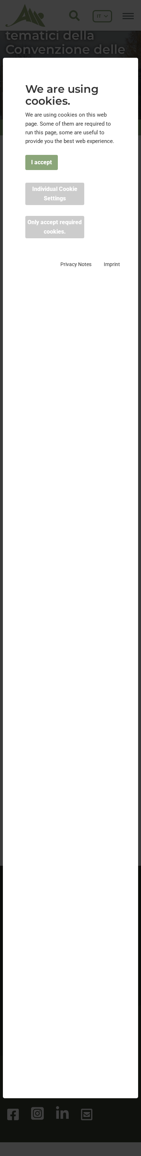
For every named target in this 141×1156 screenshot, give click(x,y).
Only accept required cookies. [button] (54, 227)
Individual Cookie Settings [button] (54, 194)
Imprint (112, 264)
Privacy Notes (75, 264)
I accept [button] (41, 162)
